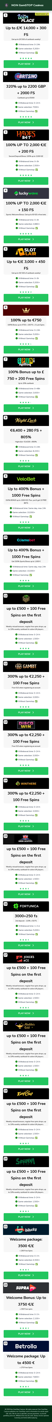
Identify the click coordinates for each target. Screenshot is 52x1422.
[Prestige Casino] (26, 310)
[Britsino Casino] (26, 76)
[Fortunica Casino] (26, 906)
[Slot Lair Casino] (26, 252)
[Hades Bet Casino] (26, 135)
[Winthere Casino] (26, 783)
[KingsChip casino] (26, 1094)
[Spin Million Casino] (26, 362)
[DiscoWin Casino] (26, 725)
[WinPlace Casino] (26, 18)
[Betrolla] (26, 1346)
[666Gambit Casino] (26, 666)
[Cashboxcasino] (26, 598)
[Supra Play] (26, 1288)
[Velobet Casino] (26, 479)
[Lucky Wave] (26, 193)
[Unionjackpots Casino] (26, 839)
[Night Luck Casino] (26, 420)
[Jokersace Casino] (26, 958)
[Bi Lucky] (26, 1229)
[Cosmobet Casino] (26, 540)
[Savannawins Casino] (26, 1161)
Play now (24, 63)
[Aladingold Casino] (26, 1026)
